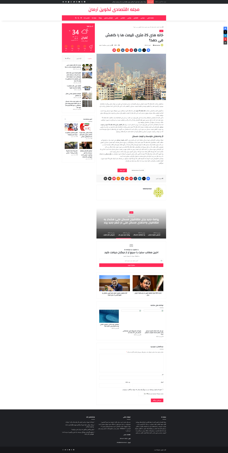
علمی (116, 18)
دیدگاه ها (67, 58)
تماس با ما (86, 18)
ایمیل (162, 382)
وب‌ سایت (127, 382)
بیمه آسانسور (105, 422)
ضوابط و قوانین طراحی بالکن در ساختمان (73, 95)
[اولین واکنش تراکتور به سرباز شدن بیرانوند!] (71, 127)
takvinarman (157, 45)
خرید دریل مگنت (119, 422)
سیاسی (143, 18)
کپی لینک (122, 170)
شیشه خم (111, 422)
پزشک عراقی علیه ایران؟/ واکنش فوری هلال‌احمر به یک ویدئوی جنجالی (85, 134)
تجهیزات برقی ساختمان (121, 426)
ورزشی (129, 18)
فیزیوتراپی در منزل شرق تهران (123, 424)
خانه (161, 27)
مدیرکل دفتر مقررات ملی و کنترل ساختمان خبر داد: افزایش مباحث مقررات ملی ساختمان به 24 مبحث (131, 221)
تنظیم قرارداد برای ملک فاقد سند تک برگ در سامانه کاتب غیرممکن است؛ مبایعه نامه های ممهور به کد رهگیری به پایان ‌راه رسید (73, 77)
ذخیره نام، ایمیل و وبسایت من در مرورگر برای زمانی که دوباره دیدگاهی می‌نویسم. (142, 389)
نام (162, 374)
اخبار (158, 27)
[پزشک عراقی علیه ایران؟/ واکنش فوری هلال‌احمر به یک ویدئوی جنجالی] (85, 127)
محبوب (90, 58)
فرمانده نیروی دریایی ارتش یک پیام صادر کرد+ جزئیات (79, 422)
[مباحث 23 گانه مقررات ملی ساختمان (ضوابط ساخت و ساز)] (87, 67)
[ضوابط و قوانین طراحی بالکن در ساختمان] (87, 96)
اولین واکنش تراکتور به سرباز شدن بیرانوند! (136, 1)
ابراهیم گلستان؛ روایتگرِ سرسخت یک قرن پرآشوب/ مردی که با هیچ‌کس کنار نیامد (86, 154)
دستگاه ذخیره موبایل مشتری (108, 424)
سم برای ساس (127, 422)
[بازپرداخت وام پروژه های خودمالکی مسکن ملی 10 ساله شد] (131, 319)
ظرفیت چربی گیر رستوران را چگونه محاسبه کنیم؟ (74, 87)
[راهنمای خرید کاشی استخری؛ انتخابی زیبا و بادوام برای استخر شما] (109, 316)
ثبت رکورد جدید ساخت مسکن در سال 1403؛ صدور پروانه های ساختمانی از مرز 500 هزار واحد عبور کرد (73, 104)
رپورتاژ (100, 18)
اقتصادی (136, 18)
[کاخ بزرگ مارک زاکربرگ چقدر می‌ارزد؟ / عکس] (71, 145)
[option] (131, 221)
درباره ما (94, 18)
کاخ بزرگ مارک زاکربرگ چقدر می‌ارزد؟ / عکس (72, 152)
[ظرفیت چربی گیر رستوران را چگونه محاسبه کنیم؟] (87, 88)
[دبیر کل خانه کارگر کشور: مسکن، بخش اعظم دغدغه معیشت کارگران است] (153, 319)
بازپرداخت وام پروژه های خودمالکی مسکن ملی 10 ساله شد (132, 332)
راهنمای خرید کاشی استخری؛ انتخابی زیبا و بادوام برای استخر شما (109, 325)
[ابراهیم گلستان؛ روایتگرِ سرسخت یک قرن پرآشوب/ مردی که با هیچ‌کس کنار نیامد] (85, 145)
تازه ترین (79, 58)
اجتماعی (123, 18)
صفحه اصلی (150, 18)
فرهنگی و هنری (108, 18)
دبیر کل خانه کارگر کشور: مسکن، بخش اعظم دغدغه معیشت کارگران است (154, 332)
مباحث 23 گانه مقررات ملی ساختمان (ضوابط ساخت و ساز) (73, 66)
